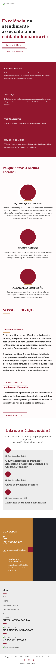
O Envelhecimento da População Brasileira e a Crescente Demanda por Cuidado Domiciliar (26, 463)
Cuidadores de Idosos (10, 605)
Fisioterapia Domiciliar (11, 609)
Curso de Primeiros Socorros (21, 484)
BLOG (5, 613)
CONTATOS (7, 617)
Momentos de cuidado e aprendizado (25, 502)
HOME (5, 597)
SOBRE (5, 601)
